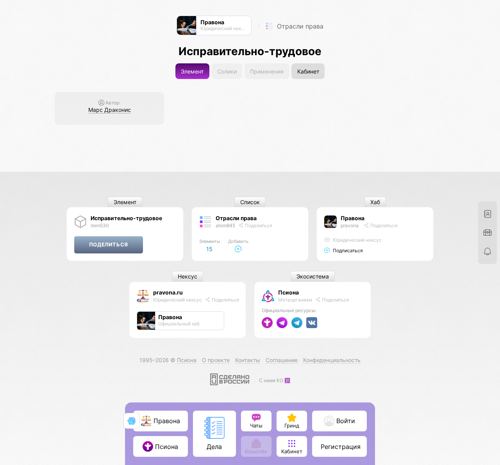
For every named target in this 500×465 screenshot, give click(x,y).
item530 (100, 225)
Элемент (192, 71)
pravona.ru (168, 292)
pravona (350, 225)
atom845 (225, 225)
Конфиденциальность (332, 360)
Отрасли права (299, 26)
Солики (227, 71)
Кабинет (308, 71)
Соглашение (282, 360)
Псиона (288, 292)
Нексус (187, 276)
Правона (352, 218)
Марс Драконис (109, 109)
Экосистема (312, 276)
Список (250, 202)
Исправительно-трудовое (126, 218)
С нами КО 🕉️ (274, 380)
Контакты (247, 360)
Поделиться (258, 225)
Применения (267, 71)
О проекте (216, 360)
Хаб (375, 202)
